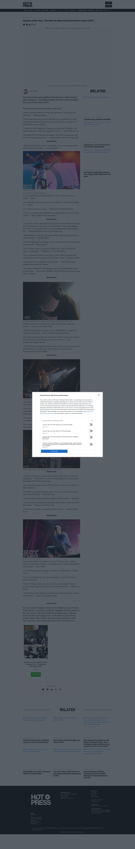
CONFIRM (54, 451)
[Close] (99, 395)
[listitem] (67, 421)
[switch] (90, 424)
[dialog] (67, 424)
